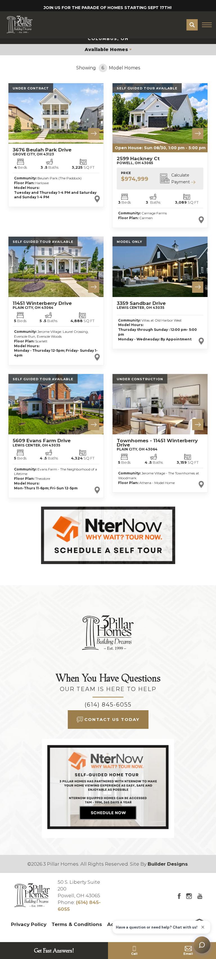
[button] (192, 24)
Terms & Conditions (76, 924)
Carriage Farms (154, 213)
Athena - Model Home (157, 483)
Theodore (42, 478)
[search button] (192, 24)
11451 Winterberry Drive (42, 305)
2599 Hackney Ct (138, 160)
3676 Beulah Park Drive (42, 151)
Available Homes (106, 49)
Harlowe (42, 183)
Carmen (146, 218)
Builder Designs (168, 864)
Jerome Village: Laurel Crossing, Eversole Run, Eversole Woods (51, 333)
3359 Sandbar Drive (141, 305)
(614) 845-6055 (108, 704)
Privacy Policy (28, 924)
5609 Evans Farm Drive (42, 442)
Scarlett (41, 341)
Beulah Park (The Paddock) (59, 178)
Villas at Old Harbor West (161, 320)
